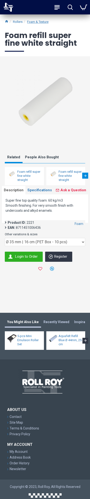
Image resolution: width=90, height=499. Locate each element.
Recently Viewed (56, 322)
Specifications (39, 190)
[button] (5, 176)
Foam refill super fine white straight (28, 176)
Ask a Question (73, 190)
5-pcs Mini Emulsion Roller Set (28, 340)
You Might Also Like (23, 322)
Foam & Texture (37, 22)
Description (14, 190)
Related (13, 157)
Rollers (18, 22)
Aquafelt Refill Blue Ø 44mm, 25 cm (70, 340)
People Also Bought (42, 157)
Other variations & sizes (21, 234)
